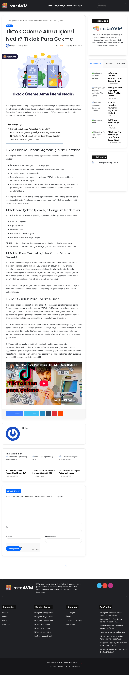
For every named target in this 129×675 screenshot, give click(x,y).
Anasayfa (11, 20)
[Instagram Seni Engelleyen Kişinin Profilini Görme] (99, 92)
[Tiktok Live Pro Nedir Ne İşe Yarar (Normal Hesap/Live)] (99, 135)
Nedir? (69, 6)
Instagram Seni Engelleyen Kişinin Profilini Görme (115, 92)
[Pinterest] (54, 413)
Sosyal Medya (59, 6)
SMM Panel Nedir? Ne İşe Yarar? (113, 123)
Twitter (5, 617)
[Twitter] (104, 50)
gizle (21, 125)
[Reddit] (60, 413)
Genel (50, 6)
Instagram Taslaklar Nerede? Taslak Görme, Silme (115, 77)
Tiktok (18, 20)
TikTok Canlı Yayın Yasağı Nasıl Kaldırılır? (16, 471)
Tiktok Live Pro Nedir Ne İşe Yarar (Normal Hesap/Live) (114, 136)
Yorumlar (121, 63)
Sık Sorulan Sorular (74, 620)
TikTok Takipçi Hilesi (42, 624)
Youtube (5, 613)
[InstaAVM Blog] (15, 6)
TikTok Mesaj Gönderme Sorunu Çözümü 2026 (43, 471)
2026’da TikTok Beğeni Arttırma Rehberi (69, 471)
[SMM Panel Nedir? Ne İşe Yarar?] (99, 123)
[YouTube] (107, 50)
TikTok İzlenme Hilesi (42, 632)
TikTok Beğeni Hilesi (42, 628)
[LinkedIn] (42, 413)
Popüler (109, 63)
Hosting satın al (72, 624)
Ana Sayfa (70, 613)
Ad (7, 527)
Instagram (6, 624)
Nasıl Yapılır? (78, 6)
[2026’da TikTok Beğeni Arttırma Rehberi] (70, 461)
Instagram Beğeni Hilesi (43, 617)
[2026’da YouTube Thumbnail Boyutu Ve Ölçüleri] (99, 106)
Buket (12, 46)
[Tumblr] (48, 413)
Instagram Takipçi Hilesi (43, 613)
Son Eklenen (95, 63)
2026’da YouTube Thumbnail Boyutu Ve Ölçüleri (112, 107)
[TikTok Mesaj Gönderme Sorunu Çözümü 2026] (43, 461)
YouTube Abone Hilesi (43, 636)
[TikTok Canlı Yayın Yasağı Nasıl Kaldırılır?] (17, 461)
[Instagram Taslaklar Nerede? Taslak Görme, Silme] (99, 76)
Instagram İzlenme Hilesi (44, 620)
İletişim (69, 617)
